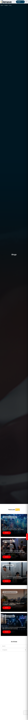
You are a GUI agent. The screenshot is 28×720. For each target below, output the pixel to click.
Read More (6, 532)
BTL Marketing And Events (10, 592)
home (2, 5)
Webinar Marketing (8, 657)
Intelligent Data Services (10, 517)
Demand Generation (9, 541)
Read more (6, 607)
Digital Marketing (8, 565)
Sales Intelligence (8, 714)
